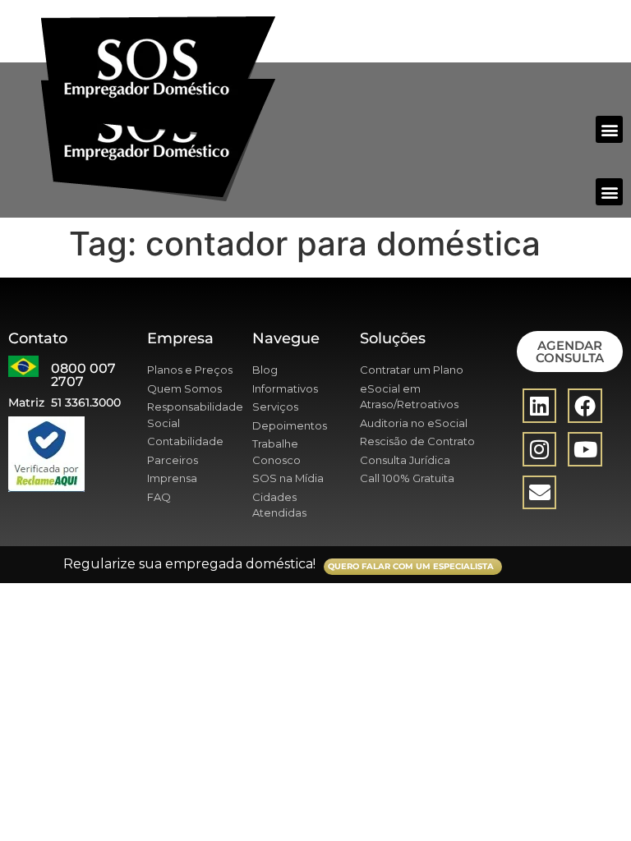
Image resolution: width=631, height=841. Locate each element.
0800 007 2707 (83, 375)
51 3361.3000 (86, 402)
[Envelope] (540, 493)
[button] (609, 129)
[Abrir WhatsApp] (590, 799)
